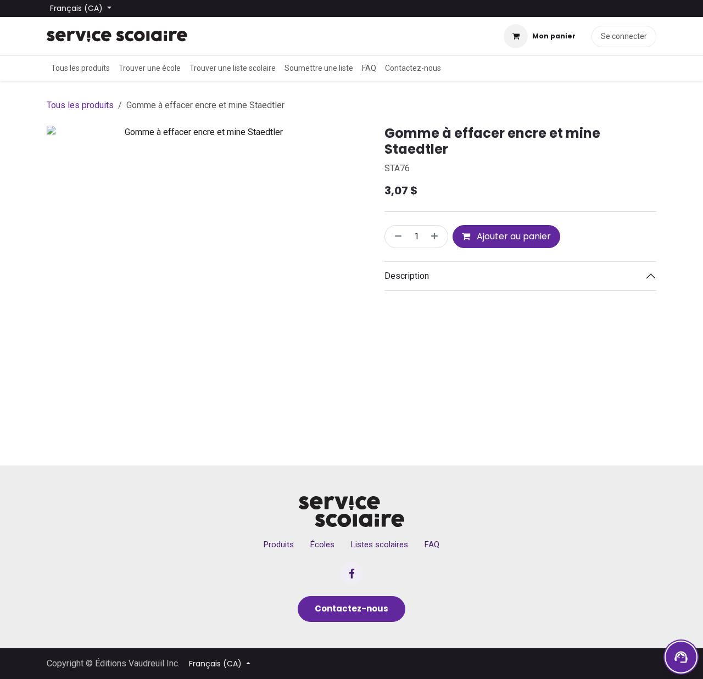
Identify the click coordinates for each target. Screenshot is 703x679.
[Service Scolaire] (352, 511)
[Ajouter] (437, 237)
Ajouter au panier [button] (513, 236)
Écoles (322, 544)
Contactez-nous (351, 608)
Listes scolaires (379, 544)
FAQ (432, 544)
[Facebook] (351, 573)
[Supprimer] (396, 237)
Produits (279, 544)
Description (406, 276)
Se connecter (624, 36)
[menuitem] (80, 68)
